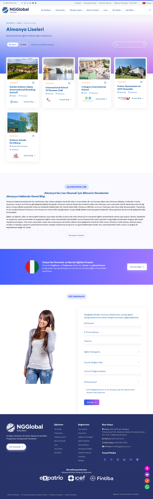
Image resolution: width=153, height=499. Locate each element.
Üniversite (60, 10)
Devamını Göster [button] (76, 235)
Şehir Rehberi (83, 441)
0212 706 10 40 (10, 3)
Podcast (81, 456)
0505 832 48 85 (120, 442)
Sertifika (129, 10)
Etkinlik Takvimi (105, 3)
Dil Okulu (57, 429)
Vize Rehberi (83, 445)
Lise (105, 10)
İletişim (78, 3)
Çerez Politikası (71, 495)
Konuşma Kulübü (90, 3)
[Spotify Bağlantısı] (35, 3)
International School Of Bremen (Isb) (57, 89)
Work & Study (92, 10)
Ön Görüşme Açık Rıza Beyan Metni (121, 390)
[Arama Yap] (150, 10)
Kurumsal (82, 433)
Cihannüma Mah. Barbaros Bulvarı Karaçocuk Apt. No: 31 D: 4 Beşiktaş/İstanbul (123, 433)
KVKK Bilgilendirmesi (94, 390)
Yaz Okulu (116, 10)
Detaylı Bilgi (28, 102)
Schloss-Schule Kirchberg (18, 141)
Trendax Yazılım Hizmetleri (129, 494)
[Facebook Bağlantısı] (22, 3)
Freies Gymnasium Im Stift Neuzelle (129, 87)
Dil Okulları (45, 10)
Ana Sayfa (10, 23)
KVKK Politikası (13, 495)
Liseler (19, 23)
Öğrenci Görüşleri (121, 3)
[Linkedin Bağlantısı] (30, 3)
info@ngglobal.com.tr (121, 446)
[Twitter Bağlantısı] (25, 3)
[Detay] (33, 82)
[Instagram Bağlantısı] (27, 3)
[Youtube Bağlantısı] (33, 3)
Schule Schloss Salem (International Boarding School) (22, 89)
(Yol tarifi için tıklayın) (119, 429)
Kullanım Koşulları (56, 495)
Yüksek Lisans (76, 10)
